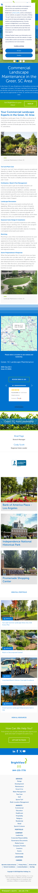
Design (19, 781)
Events (19, 851)
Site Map (32, 867)
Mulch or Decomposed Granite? (12, 652)
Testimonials (19, 853)
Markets (19, 805)
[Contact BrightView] (19, 767)
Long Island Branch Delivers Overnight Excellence (18, 680)
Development (19, 784)
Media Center (19, 843)
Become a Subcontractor (9, 864)
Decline (19, 55)
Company (19, 833)
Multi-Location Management (19, 802)
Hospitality (19, 816)
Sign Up (30, 104)
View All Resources (19, 717)
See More (19, 489)
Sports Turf (19, 799)
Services (19, 779)
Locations (19, 857)
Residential (19, 821)
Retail (19, 823)
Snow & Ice (19, 789)
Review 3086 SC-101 (19, 379)
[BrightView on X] (21, 751)
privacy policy (16, 12)
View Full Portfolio (19, 592)
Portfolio (19, 829)
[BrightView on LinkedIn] (14, 751)
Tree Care (19, 794)
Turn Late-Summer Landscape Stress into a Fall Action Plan (17, 624)
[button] (19, 331)
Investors (19, 848)
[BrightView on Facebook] (17, 751)
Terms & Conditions (9, 867)
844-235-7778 (19, 770)
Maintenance (19, 786)
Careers (19, 860)
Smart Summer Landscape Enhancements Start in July (18, 709)
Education (19, 810)
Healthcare (19, 813)
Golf (19, 797)
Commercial (19, 808)
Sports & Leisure (19, 826)
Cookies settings (19, 46)
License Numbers (22, 867)
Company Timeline (19, 846)
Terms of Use (32, 864)
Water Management (19, 791)
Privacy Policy (23, 864)
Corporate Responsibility (19, 838)
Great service (15, 395)
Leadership (19, 835)
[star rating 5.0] (19, 390)
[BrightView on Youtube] (24, 751)
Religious (19, 818)
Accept (19, 50)
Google (35, 350)
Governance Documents (19, 840)
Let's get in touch (19, 740)
